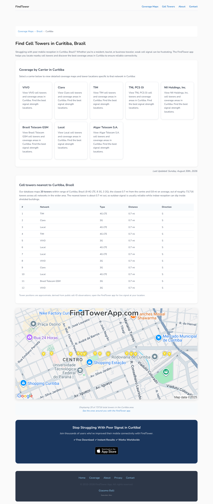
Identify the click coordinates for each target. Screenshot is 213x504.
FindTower (22, 6)
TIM (95, 87)
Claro (61, 87)
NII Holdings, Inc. (175, 87)
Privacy (118, 478)
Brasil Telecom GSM (35, 127)
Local (61, 127)
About (182, 6)
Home (82, 478)
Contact (193, 6)
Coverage (94, 478)
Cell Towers (168, 6)
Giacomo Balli (106, 490)
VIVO (25, 87)
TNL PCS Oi (136, 87)
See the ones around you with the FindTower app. (106, 410)
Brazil (39, 31)
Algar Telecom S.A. (105, 127)
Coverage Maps (150, 6)
